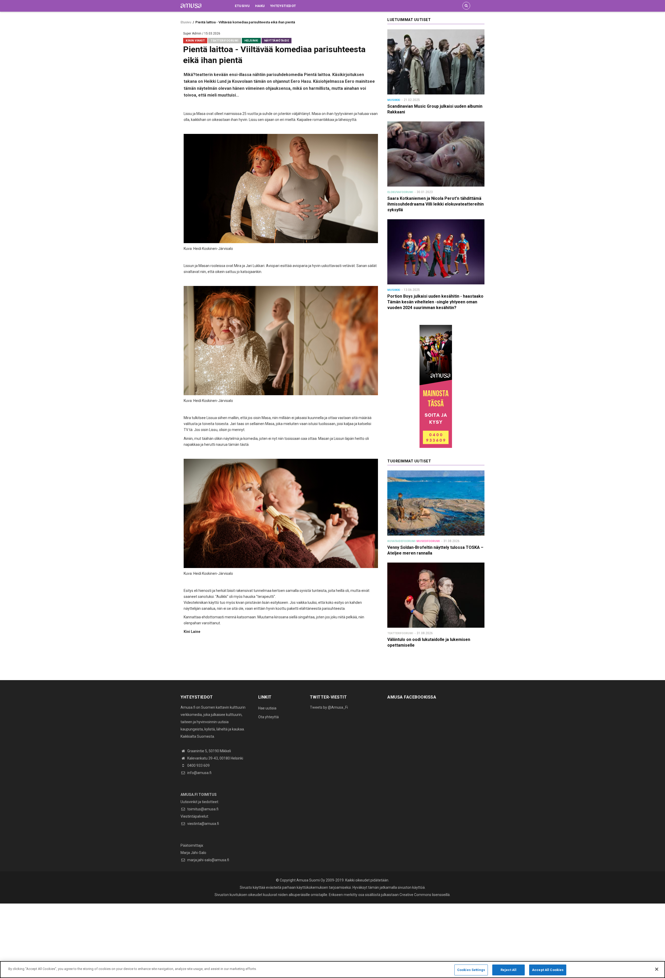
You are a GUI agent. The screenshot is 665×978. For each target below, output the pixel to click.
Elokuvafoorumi (400, 192)
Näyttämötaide (276, 40)
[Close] (656, 969)
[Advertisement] (156, 940)
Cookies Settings (471, 970)
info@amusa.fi (199, 773)
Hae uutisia (267, 708)
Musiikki (393, 100)
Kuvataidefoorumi (401, 541)
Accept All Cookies (547, 970)
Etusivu (242, 6)
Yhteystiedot (283, 6)
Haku (260, 6)
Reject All (508, 970)
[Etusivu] (191, 5)
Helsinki (251, 40)
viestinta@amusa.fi (203, 824)
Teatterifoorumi (224, 40)
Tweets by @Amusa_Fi (329, 707)
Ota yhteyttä (268, 717)
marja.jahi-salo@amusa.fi (208, 860)
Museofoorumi (428, 541)
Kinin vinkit (195, 40)
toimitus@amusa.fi (202, 809)
